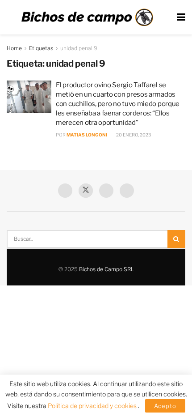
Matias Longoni (87, 134)
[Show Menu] (181, 17)
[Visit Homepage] (87, 17)
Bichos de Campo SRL (106, 269)
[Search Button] (176, 239)
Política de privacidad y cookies (93, 405)
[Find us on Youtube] (106, 190)
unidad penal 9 (78, 48)
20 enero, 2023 (133, 134)
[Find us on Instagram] (127, 190)
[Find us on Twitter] (86, 190)
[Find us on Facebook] (65, 190)
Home (14, 48)
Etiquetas (41, 48)
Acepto (165, 405)
